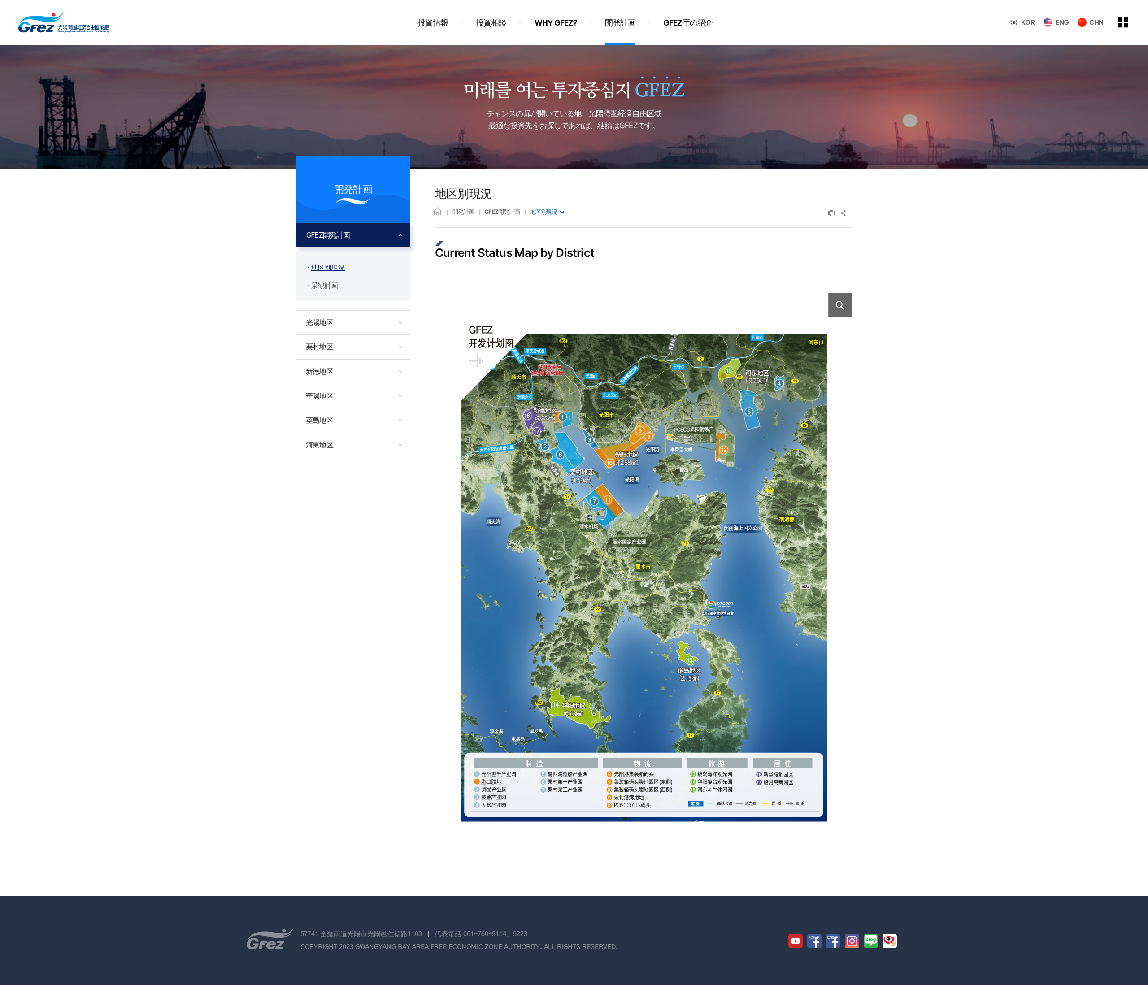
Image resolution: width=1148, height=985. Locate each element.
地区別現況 (543, 211)
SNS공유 (844, 213)
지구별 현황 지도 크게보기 (840, 305)
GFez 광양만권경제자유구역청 (63, 22)
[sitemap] (1129, 22)
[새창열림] (795, 941)
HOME (437, 211)
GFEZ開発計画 (502, 211)
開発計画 (463, 211)
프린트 (832, 213)
